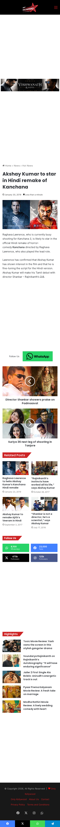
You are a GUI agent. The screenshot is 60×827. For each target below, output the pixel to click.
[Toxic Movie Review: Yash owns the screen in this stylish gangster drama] (11, 646)
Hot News (27, 165)
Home (7, 165)
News (17, 165)
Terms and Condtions (38, 804)
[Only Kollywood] (30, 7)
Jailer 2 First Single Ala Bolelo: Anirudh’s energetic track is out (39, 676)
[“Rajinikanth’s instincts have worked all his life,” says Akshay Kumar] (44, 468)
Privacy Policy (18, 804)
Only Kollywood (19, 799)
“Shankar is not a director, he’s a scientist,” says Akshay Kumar (41, 518)
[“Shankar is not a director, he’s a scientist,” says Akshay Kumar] (44, 504)
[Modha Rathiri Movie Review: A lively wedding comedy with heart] (11, 706)
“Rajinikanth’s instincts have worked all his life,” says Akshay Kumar (43, 483)
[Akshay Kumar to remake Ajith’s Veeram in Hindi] (15, 504)
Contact (45, 799)
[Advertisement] (30, 46)
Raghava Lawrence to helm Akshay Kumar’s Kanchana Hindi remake (14, 483)
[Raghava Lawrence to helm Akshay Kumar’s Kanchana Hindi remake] (15, 468)
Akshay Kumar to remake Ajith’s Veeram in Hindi (12, 517)
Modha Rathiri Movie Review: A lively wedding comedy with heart (37, 705)
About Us (34, 799)
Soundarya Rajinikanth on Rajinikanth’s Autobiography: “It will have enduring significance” (40, 661)
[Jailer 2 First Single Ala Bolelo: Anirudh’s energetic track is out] (11, 677)
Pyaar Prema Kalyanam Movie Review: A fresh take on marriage (39, 691)
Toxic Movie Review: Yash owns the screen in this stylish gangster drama (38, 645)
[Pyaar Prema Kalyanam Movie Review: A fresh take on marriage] (11, 692)
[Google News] (38, 356)
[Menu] (56, 8)
